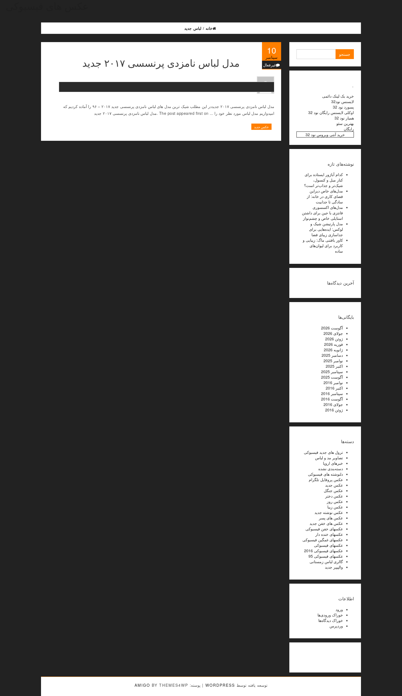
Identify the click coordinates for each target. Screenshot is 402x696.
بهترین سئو (345, 123)
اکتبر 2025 (334, 366)
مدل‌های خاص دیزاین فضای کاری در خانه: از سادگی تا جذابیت (325, 196)
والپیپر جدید (334, 567)
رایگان (349, 128)
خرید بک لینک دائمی (338, 96)
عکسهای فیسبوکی (328, 545)
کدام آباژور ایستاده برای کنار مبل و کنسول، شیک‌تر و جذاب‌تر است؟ (323, 180)
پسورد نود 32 (343, 107)
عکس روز (335, 501)
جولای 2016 (333, 404)
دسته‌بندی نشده (330, 468)
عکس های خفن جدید (326, 523)
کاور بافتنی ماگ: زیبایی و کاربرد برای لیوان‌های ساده (323, 245)
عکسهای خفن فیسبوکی (324, 528)
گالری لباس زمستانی (326, 561)
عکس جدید (261, 126)
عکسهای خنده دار (329, 534)
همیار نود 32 (344, 118)
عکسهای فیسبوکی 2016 (323, 550)
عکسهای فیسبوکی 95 (325, 556)
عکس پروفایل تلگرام (326, 479)
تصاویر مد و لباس (329, 457)
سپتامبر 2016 (332, 393)
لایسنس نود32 (342, 101)
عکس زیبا (335, 507)
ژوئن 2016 (334, 410)
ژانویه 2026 (333, 349)
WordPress (220, 685)
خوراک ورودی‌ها (330, 615)
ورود (339, 609)
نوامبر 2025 (333, 360)
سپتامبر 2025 (332, 371)
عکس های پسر (331, 517)
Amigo (142, 685)
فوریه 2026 (333, 344)
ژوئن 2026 (334, 338)
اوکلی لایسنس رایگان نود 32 (331, 112)
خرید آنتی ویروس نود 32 (325, 134)
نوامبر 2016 (333, 382)
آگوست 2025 (332, 377)
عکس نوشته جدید (328, 512)
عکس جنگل (333, 490)
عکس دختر (334, 496)
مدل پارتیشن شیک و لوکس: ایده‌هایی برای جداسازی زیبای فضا (326, 229)
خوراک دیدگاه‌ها (330, 620)
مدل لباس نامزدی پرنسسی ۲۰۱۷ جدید (161, 62)
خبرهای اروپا (333, 463)
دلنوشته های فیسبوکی (325, 474)
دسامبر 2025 (332, 355)
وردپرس (336, 625)
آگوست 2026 (332, 328)
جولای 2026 (333, 333)
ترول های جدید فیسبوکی (323, 452)
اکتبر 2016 (334, 388)
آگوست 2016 (332, 399)
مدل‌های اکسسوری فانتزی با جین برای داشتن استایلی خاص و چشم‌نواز (322, 212)
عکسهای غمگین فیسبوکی (322, 539)
